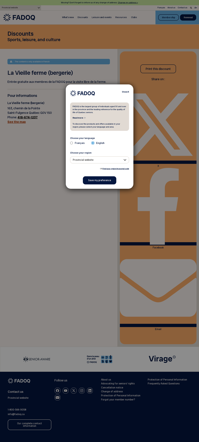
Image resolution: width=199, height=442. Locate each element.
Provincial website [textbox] (83, 160)
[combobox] (99, 159)
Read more (78, 117)
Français (80, 143)
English (100, 143)
